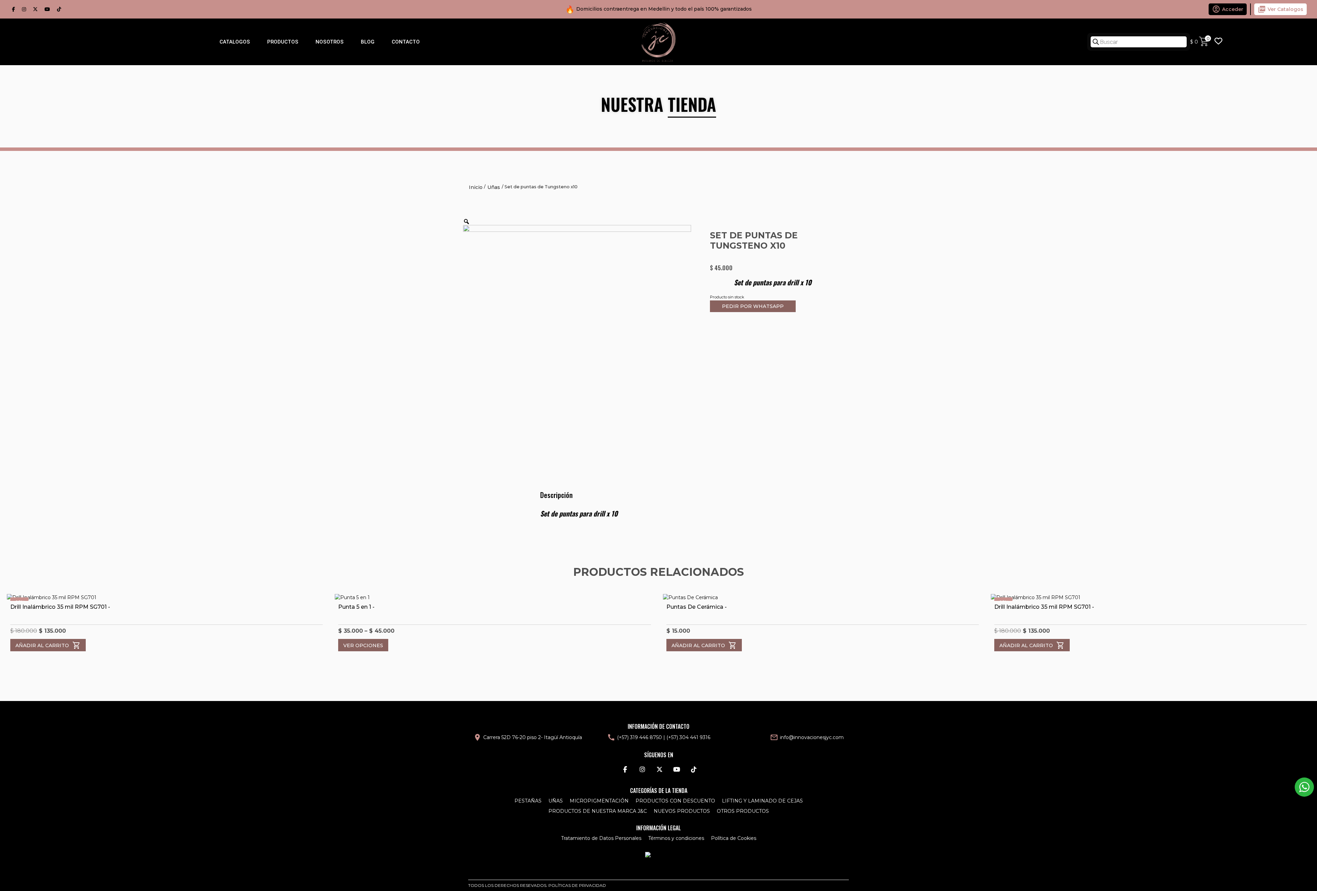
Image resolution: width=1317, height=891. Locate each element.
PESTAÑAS (528, 801)
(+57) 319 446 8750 (639, 737)
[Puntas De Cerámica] (822, 597)
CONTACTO (406, 42)
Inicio (476, 187)
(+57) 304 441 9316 (688, 737)
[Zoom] (466, 221)
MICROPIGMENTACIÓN (599, 801)
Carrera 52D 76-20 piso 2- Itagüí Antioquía (532, 737)
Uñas (493, 187)
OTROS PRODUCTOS (743, 811)
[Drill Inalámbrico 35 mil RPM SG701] (166, 597)
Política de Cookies (733, 838)
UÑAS (555, 801)
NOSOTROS (330, 42)
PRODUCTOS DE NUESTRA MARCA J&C (597, 811)
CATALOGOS (235, 42)
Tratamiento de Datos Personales (601, 838)
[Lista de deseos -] (1218, 42)
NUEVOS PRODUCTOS (682, 811)
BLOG (368, 42)
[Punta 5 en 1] (494, 597)
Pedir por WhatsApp (753, 306)
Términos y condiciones (676, 838)
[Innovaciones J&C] (658, 41)
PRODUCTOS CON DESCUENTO (675, 801)
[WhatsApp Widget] (1304, 787)
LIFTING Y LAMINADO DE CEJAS (762, 801)
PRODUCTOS (282, 42)
